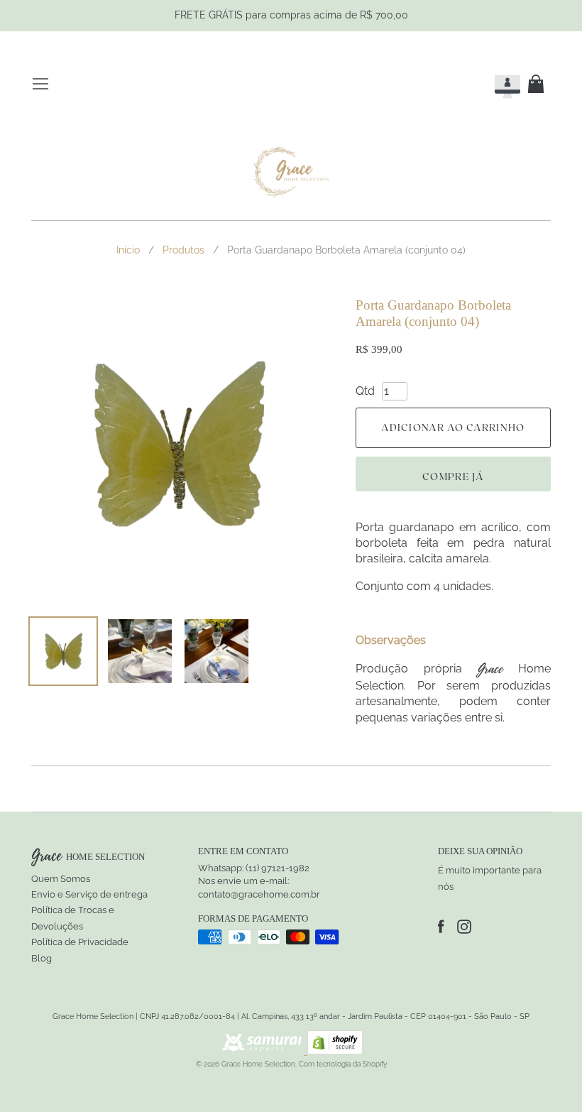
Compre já (453, 476)
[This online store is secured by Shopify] (335, 1050)
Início (128, 250)
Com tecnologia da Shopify (343, 1064)
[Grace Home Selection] (291, 172)
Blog (41, 958)
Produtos (183, 250)
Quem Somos (60, 878)
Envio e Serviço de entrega (89, 894)
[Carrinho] (538, 84)
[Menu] (40, 84)
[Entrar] (495, 84)
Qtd (365, 391)
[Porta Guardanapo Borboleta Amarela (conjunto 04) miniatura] (63, 651)
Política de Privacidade (79, 942)
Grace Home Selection (258, 1064)
